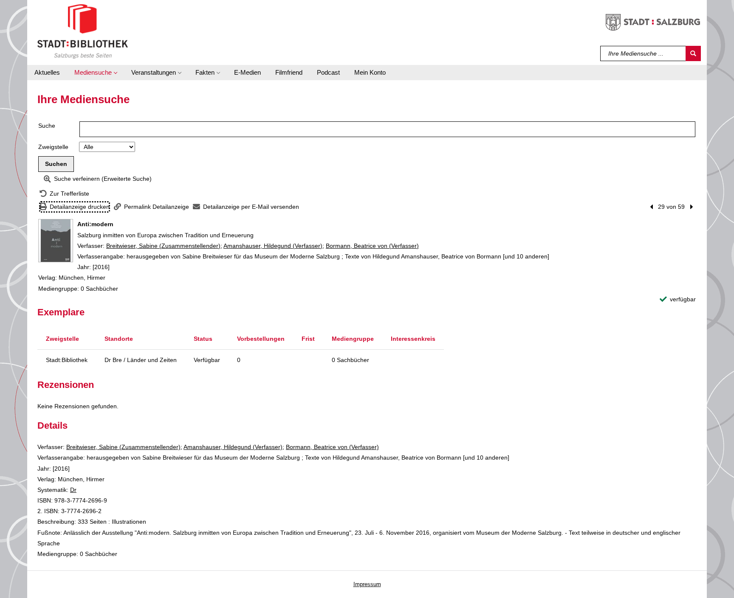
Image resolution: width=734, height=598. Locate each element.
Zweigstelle (53, 146)
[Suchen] (693, 53)
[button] (96, 72)
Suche (46, 125)
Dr (73, 489)
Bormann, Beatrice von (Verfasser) (372, 245)
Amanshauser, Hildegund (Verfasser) (272, 245)
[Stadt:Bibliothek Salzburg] (82, 31)
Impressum (367, 584)
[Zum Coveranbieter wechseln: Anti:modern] (55, 240)
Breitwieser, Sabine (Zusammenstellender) (163, 245)
